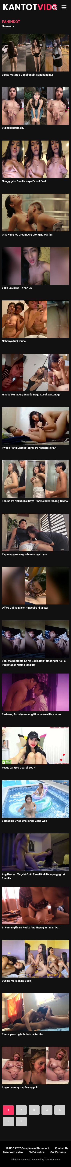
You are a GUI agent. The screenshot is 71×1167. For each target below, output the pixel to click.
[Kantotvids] (30, 7)
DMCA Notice (36, 1152)
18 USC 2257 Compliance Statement (27, 1148)
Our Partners (58, 1152)
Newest (6, 26)
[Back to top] (64, 1159)
